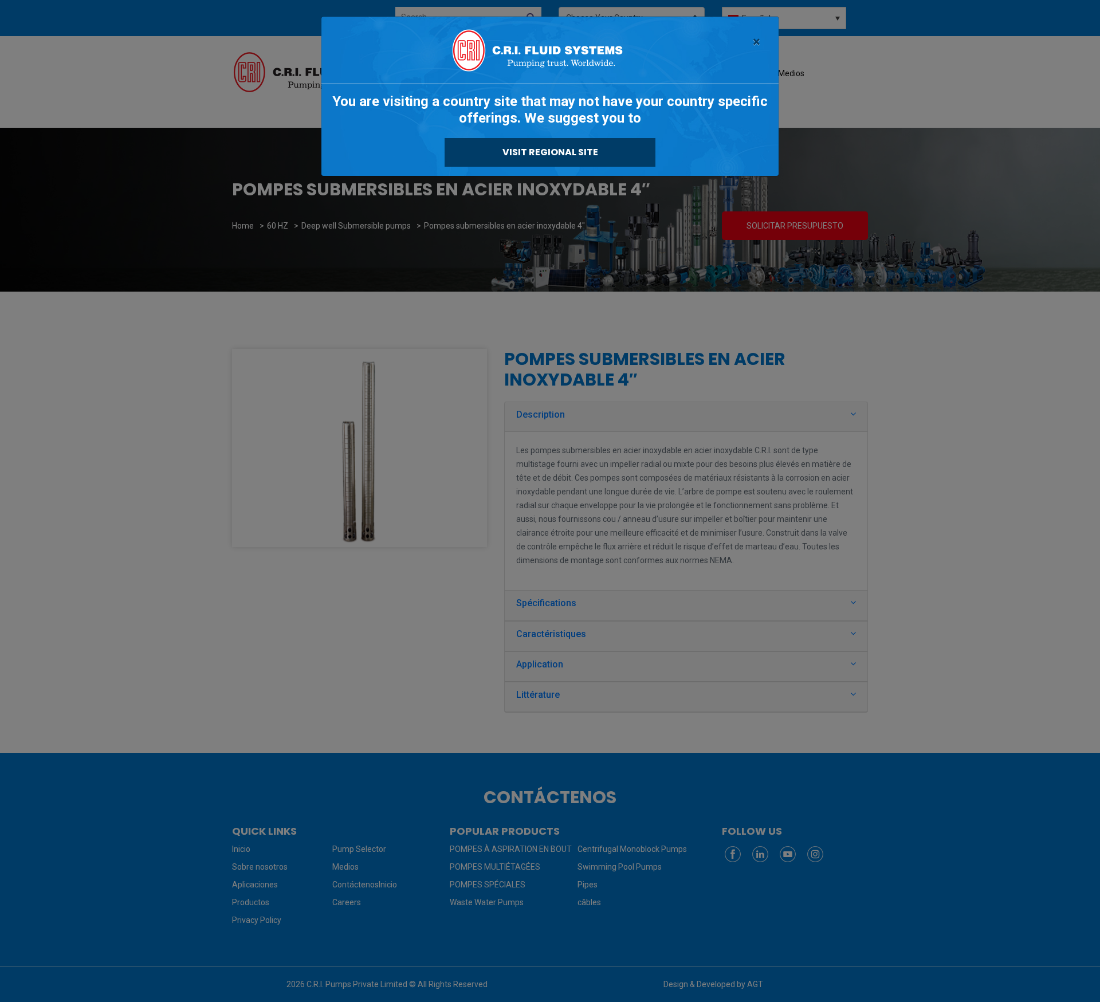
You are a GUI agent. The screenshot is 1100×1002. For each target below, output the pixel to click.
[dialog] (550, 501)
